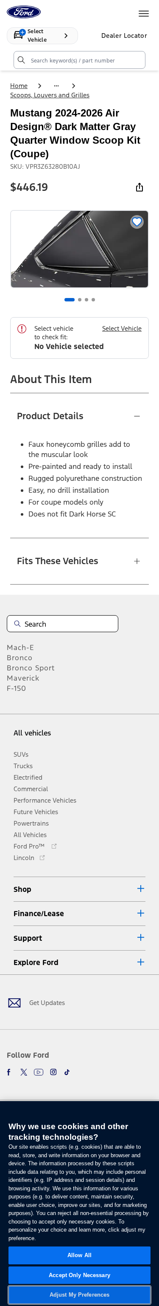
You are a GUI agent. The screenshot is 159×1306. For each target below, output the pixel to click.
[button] (79, 889)
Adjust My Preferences (80, 1295)
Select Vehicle (122, 328)
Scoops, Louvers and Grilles (49, 95)
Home (19, 86)
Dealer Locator (124, 35)
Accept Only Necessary (79, 1275)
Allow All (79, 1255)
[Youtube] (38, 1072)
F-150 (16, 688)
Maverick (23, 678)
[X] (23, 1072)
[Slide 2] (79, 299)
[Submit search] (21, 60)
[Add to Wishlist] (136, 221)
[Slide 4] (93, 299)
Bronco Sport (31, 668)
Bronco (20, 657)
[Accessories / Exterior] (56, 85)
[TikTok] (67, 1072)
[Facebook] (10, 1072)
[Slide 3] (86, 299)
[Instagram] (53, 1072)
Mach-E (20, 647)
